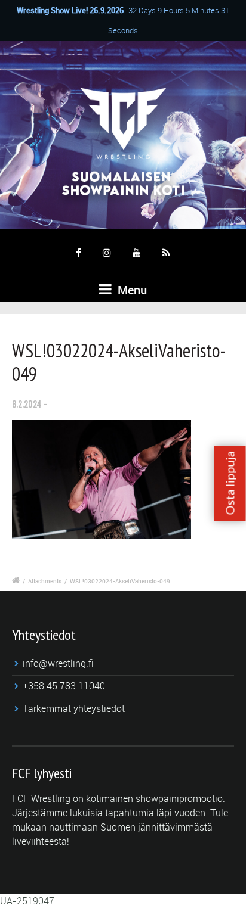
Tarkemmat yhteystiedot (74, 708)
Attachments (44, 581)
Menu (131, 290)
